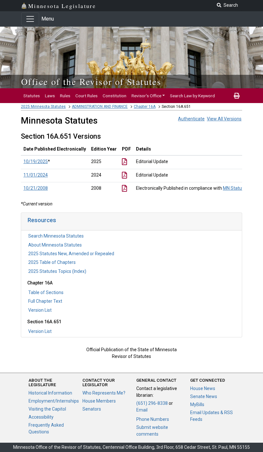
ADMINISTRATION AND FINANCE (100, 106)
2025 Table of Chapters (52, 262)
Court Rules (86, 95)
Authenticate (191, 118)
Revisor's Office (146, 95)
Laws (50, 95)
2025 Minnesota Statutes (43, 106)
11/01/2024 (35, 175)
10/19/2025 (35, 161)
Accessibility (41, 417)
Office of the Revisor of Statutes (91, 81)
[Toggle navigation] (30, 19)
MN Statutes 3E (238, 188)
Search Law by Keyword (192, 95)
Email (142, 410)
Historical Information (50, 393)
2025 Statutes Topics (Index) (57, 271)
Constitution (114, 95)
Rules (65, 95)
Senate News (203, 396)
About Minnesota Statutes (55, 245)
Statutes (31, 95)
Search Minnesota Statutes (56, 236)
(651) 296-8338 (152, 403)
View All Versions (224, 118)
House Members (99, 401)
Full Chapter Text (45, 301)
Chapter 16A (145, 106)
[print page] (236, 95)
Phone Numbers (152, 419)
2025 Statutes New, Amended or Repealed (71, 253)
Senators (91, 409)
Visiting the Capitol (47, 409)
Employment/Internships (54, 401)
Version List (40, 310)
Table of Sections (46, 292)
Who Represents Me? (103, 393)
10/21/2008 (35, 188)
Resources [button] (42, 220)
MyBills (197, 404)
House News (202, 388)
